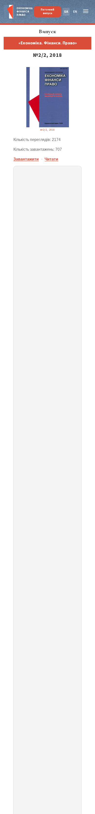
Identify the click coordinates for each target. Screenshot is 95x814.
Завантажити (26, 159)
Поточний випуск (47, 11)
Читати (51, 159)
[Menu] (85, 12)
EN (75, 11)
